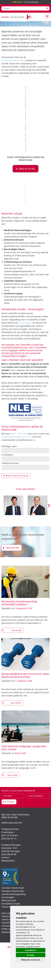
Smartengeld (7, 897)
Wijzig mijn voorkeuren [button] (30, 960)
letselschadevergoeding (13, 60)
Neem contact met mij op (17, 475)
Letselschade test (10, 916)
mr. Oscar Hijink (25, 194)
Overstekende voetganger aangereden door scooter (24, 747)
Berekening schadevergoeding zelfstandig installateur (19, 603)
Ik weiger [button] (30, 955)
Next (49, 506)
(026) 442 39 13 (8, 838)
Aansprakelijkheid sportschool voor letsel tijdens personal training (25, 675)
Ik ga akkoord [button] (30, 950)
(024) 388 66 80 (8, 854)
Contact (5, 857)
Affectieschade (8, 900)
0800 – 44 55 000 (18, 433)
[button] (26, 168)
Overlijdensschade (10, 903)
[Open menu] (47, 16)
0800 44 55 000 (9, 817)
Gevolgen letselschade (12, 891)
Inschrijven (9, 801)
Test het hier (12, 547)
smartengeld (25, 322)
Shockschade (7, 906)
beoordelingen (31, 2)
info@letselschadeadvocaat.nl (16, 436)
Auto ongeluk (8, 913)
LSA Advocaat (8, 925)
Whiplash (6, 932)
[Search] (47, 8)
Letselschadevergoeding (13, 894)
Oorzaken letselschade (12, 887)
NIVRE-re (5, 928)
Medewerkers (8, 860)
